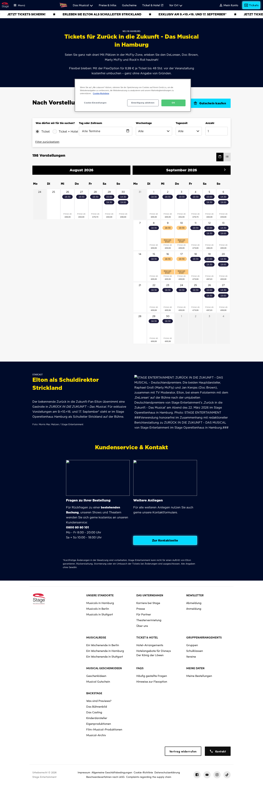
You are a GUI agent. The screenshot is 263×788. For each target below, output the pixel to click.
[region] (133, 95)
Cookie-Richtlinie (101, 93)
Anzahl (209, 123)
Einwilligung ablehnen (143, 103)
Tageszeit (181, 123)
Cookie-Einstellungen (95, 103)
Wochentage (144, 123)
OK (173, 103)
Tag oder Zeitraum (90, 123)
